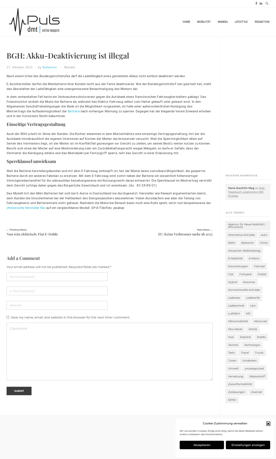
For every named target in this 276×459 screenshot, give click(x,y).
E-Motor (254, 258)
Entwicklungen (238, 266)
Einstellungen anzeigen (248, 445)
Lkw (253, 305)
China (264, 242)
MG (248, 313)
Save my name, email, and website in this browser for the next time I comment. (70, 317)
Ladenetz (234, 297)
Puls (231, 337)
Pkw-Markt (235, 329)
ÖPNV (232, 400)
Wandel (69, 67)
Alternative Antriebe (241, 235)
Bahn (231, 242)
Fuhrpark (245, 274)
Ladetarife (253, 297)
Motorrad (260, 321)
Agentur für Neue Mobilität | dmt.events (246, 226)
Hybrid (232, 282)
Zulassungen (236, 392)
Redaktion (49, 67)
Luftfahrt (234, 313)
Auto (264, 235)
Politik (253, 329)
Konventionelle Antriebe (244, 290)
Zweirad (256, 392)
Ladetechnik (236, 305)
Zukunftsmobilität (240, 384)
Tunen (232, 360)
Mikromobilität (238, 321)
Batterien (247, 242)
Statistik (245, 337)
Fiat (230, 274)
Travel (245, 352)
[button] (268, 423)
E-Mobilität (235, 258)
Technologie (252, 345)
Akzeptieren (201, 445)
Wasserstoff (257, 376)
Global (262, 274)
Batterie (74, 111)
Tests (231, 352)
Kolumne (249, 282)
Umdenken (249, 360)
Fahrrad (259, 266)
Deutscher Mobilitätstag (244, 250)
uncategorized (254, 368)
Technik (233, 345)
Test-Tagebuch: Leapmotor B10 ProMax (246, 192)
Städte (261, 337)
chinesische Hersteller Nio (26, 208)
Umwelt (233, 368)
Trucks (259, 352)
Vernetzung (235, 376)
